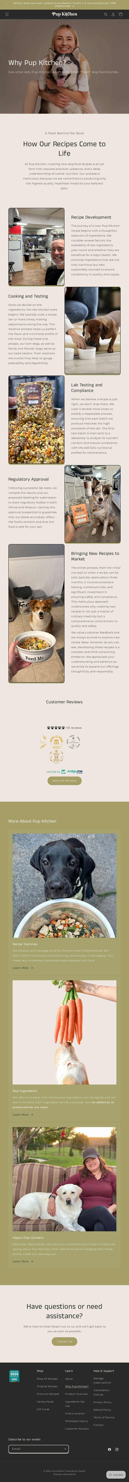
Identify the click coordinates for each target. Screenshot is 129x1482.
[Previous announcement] (6, 4)
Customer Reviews (77, 1428)
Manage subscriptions (64, 1474)
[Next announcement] (122, 4)
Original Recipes (47, 1386)
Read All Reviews (65, 780)
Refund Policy (102, 1409)
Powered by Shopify (75, 1471)
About (69, 1378)
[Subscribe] (65, 1449)
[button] (7, 14)
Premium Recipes (48, 1393)
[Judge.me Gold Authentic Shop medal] (55, 742)
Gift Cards (43, 1409)
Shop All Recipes (47, 1378)
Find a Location (75, 1413)
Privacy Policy (103, 1402)
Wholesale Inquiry (76, 1421)
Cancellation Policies (101, 1392)
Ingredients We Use (74, 1403)
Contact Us (64, 1341)
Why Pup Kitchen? (77, 1386)
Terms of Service (104, 1417)
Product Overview (76, 1393)
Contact (99, 1424)
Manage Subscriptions (102, 1380)
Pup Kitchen (58, 1471)
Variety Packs (45, 1401)
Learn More (21, 967)
